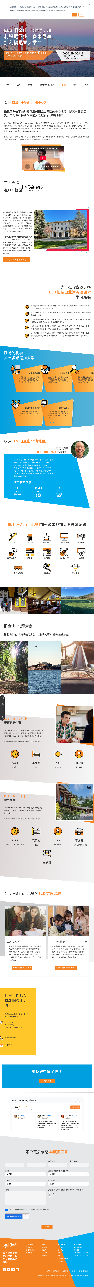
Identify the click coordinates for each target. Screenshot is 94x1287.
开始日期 (45, 1255)
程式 (75, 85)
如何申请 (45, 1247)
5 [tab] (50, 981)
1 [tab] (39, 981)
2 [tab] (41, 981)
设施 (30, 85)
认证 (48, 1271)
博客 (59, 1255)
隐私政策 (56, 1271)
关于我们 (60, 1247)
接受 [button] (75, 14)
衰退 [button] (81, 14)
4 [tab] (47, 981)
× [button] (89, 3)
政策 (73, 1271)
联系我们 (60, 1261)
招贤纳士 (60, 1250)
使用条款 (65, 1271)
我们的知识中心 (63, 1258)
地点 (86, 85)
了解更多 (51, 422)
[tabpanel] (25, 941)
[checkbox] (68, 1195)
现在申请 (47, 1081)
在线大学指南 (78, 1247)
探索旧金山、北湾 (47, 85)
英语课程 (29, 1247)
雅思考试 (29, 1253)
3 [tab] (44, 981)
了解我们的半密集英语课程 (66, 968)
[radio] (68, 1193)
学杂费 (44, 1250)
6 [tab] (52, 981)
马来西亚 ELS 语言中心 (82, 1253)
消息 (59, 1253)
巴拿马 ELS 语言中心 (81, 1255)
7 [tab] (55, 981)
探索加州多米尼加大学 (17, 260)
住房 (64, 85)
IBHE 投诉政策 (83, 1271)
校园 (19, 85)
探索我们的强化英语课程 (22, 968)
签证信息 (45, 1253)
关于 (7, 85)
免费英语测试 (30, 1250)
